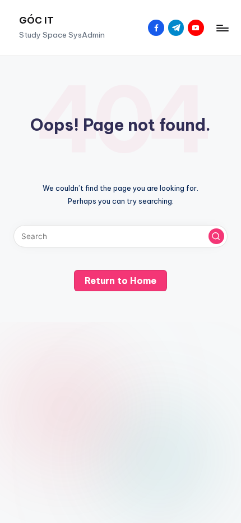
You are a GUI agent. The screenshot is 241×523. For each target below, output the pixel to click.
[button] (216, 236)
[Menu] (222, 28)
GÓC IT (36, 20)
